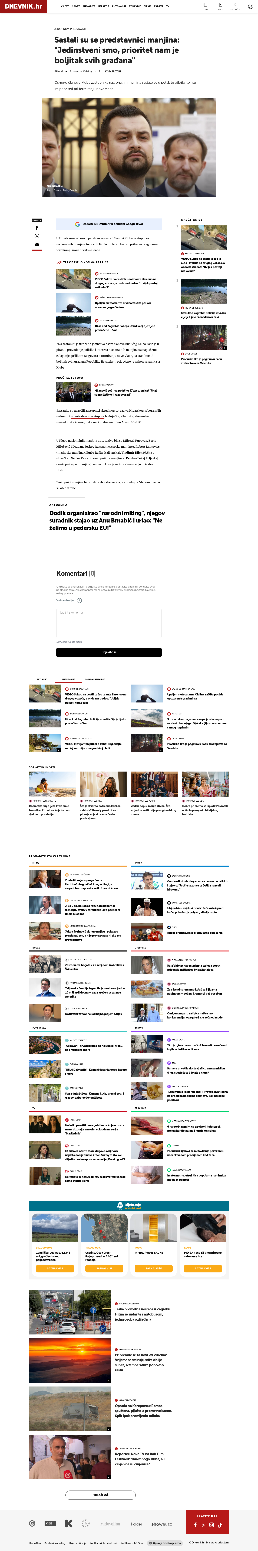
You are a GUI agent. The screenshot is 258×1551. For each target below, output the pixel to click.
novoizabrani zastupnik (87, 416)
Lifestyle (103, 6)
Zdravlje (135, 6)
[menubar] (250, 6)
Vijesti (65, 6)
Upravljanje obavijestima (167, 1543)
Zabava (158, 6)
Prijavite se (109, 652)
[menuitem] (250, 6)
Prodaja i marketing (54, 1543)
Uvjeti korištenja (77, 1543)
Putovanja (119, 6)
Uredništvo (35, 1543)
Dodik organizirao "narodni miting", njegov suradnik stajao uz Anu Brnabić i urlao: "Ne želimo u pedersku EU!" (107, 521)
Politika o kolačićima (132, 1543)
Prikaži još (100, 1495)
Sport (76, 6)
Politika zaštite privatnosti (103, 1543)
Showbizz (89, 6)
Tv (167, 6)
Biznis (147, 6)
